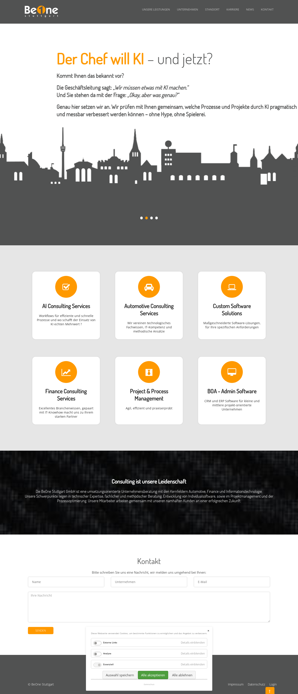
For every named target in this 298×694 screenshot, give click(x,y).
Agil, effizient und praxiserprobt (149, 408)
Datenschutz (256, 684)
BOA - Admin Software (232, 391)
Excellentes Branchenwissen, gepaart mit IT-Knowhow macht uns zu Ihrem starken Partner (66, 412)
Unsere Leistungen (156, 9)
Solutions (232, 313)
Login (273, 684)
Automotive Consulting (149, 305)
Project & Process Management (149, 394)
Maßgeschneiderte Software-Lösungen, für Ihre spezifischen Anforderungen (232, 325)
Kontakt (267, 9)
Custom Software (232, 305)
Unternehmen (187, 9)
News (250, 9)
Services (149, 313)
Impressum (235, 684)
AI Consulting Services (66, 305)
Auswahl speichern (120, 675)
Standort (212, 9)
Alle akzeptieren (153, 675)
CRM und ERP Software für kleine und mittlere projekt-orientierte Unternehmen (232, 405)
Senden (40, 630)
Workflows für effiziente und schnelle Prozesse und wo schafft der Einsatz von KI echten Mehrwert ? (66, 320)
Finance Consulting (66, 391)
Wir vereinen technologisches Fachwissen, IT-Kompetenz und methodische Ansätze (149, 327)
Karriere (232, 9)
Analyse (107, 653)
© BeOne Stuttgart (41, 684)
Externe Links (110, 642)
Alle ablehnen (182, 675)
